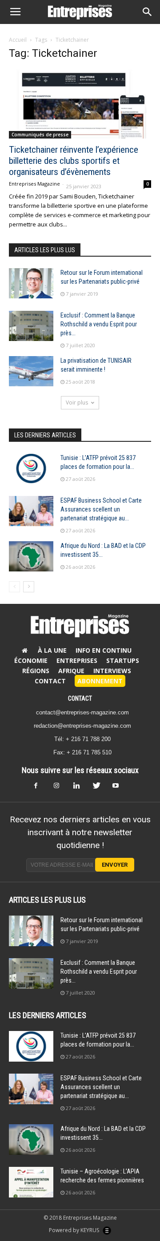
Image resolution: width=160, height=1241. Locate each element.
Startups (122, 660)
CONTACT (80, 698)
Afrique (71, 670)
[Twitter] (99, 788)
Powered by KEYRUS (74, 1230)
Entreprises (76, 660)
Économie (31, 660)
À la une (52, 650)
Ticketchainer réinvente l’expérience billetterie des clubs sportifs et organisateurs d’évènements (73, 160)
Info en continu (104, 650)
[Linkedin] (80, 788)
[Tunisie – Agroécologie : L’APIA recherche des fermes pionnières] (31, 1182)
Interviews (112, 670)
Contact (50, 681)
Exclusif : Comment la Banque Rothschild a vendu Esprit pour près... (98, 324)
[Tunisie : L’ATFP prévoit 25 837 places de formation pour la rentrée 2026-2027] (31, 468)
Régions (35, 670)
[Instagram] (60, 788)
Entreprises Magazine (34, 183)
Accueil (18, 40)
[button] (147, 12)
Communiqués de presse (40, 134)
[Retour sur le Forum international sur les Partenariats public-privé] (31, 283)
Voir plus (77, 402)
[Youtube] (119, 788)
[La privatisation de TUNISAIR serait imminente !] (31, 371)
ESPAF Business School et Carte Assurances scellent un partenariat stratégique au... (101, 509)
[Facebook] (41, 788)
